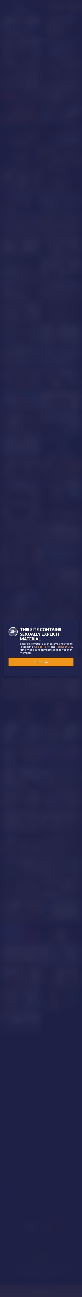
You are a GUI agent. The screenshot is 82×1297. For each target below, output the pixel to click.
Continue (41, 662)
